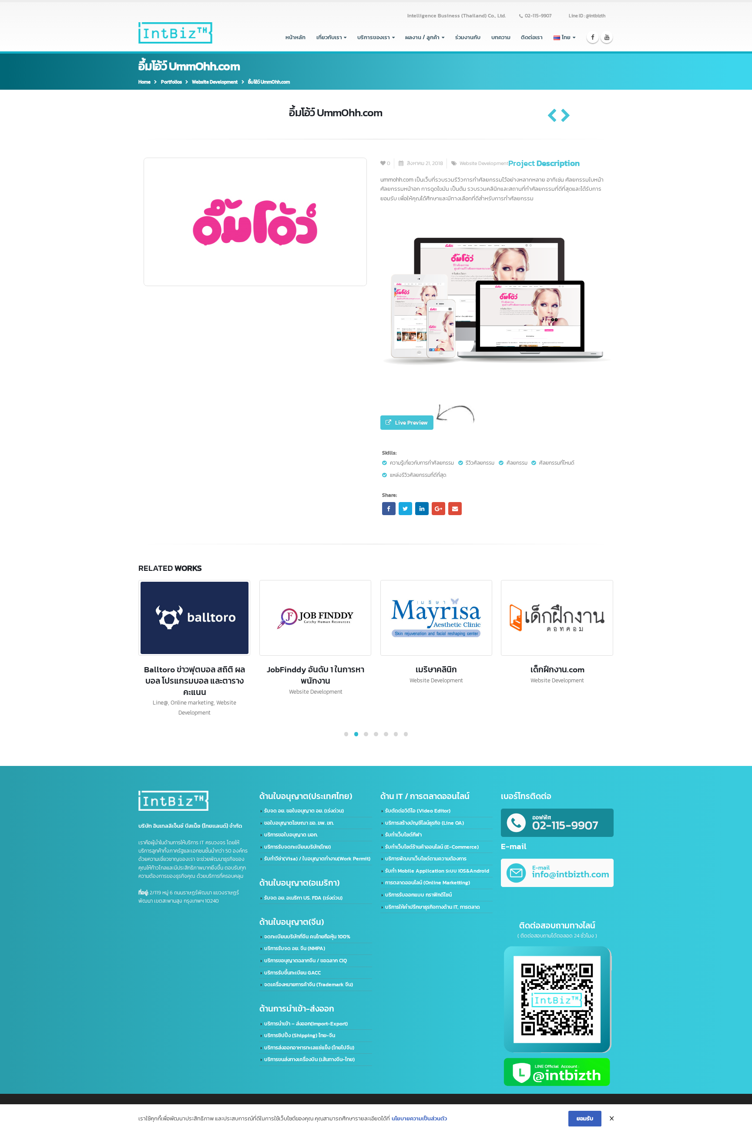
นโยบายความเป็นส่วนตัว (419, 1118)
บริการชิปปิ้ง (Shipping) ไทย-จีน (299, 1035)
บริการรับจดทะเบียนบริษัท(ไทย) (297, 847)
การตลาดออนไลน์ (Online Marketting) (427, 883)
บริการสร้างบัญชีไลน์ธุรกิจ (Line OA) (424, 823)
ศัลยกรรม (517, 463)
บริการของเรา (373, 37)
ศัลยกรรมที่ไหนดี (556, 463)
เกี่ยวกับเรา (329, 37)
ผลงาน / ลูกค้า (422, 37)
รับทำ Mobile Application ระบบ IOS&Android (437, 871)
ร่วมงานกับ (467, 37)
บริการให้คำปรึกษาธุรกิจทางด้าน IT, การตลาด (432, 907)
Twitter (405, 508)
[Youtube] (607, 37)
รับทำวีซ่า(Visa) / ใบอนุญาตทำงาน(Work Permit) (317, 859)
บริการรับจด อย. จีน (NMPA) (294, 948)
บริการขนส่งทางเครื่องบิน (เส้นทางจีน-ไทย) (309, 1059)
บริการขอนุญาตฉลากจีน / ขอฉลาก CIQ (305, 960)
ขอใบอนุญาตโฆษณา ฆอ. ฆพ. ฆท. (299, 823)
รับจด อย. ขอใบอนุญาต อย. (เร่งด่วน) (304, 811)
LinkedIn (421, 508)
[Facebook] (593, 37)
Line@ (160, 702)
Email (454, 508)
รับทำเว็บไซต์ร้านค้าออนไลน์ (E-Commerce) (432, 847)
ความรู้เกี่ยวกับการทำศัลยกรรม (422, 463)
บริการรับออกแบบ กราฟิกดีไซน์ (418, 895)
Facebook (388, 508)
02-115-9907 (538, 15)
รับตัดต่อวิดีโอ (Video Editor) (417, 811)
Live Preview (411, 422)
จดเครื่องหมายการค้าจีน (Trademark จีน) (308, 984)
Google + (438, 508)
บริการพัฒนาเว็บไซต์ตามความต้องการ (426, 859)
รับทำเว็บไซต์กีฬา (403, 835)
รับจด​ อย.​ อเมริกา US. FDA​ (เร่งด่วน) (303, 898)
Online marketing (192, 702)
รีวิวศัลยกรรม (480, 463)
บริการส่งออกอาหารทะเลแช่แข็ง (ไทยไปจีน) (309, 1048)
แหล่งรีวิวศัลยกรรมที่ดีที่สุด (418, 475)
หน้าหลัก (295, 37)
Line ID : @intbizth (587, 15)
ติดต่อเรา (532, 37)
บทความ (500, 37)
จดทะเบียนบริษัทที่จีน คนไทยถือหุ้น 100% (307, 937)
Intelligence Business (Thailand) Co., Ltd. (456, 16)
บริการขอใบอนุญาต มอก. (291, 835)
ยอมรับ (585, 1118)
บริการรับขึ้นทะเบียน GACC (292, 973)
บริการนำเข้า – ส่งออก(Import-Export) (306, 1024)
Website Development (484, 163)
